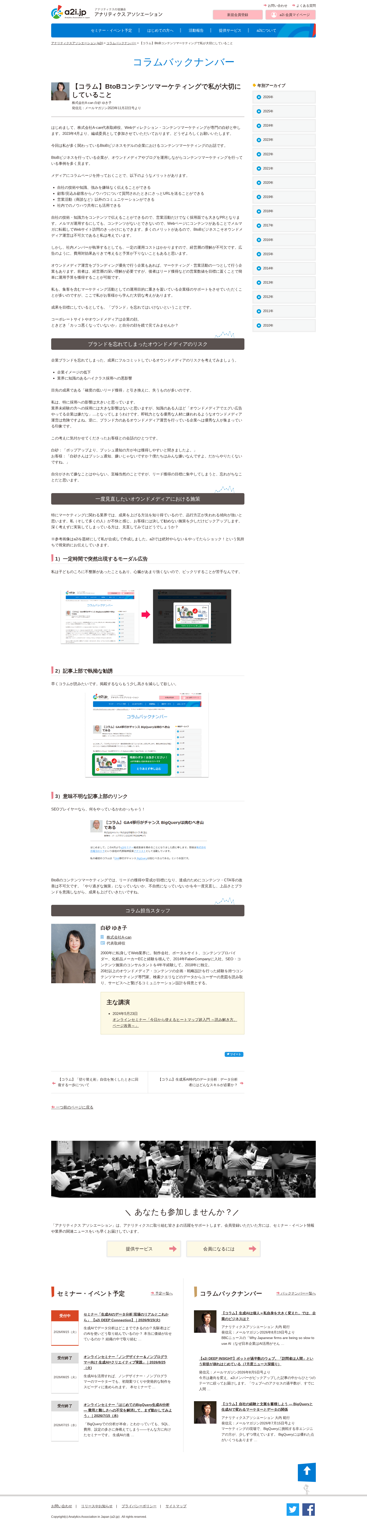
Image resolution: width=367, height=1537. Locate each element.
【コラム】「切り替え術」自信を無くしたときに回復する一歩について (98, 1082)
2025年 (268, 111)
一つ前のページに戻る (74, 1107)
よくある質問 (305, 5)
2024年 (268, 125)
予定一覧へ (163, 1293)
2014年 (268, 268)
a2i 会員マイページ (295, 15)
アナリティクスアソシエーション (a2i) (77, 43)
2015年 (268, 254)
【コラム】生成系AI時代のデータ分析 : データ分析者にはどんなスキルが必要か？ (198, 1082)
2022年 (268, 154)
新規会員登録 (237, 15)
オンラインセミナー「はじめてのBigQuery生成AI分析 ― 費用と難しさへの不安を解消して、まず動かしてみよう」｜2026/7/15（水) (128, 1410)
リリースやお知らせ (97, 1506)
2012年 (268, 297)
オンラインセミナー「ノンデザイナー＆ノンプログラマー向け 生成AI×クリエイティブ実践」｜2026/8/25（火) (126, 1362)
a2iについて (266, 30)
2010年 (268, 325)
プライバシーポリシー (139, 1506)
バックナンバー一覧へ (298, 1293)
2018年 (268, 211)
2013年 (268, 282)
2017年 (268, 225)
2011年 (268, 311)
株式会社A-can (119, 937)
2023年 (268, 140)
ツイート (235, 1054)
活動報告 (196, 30)
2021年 (268, 168)
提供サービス (230, 30)
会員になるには (219, 1248)
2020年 (268, 183)
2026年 (268, 97)
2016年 (268, 240)
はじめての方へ (160, 30)
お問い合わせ (277, 5)
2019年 (268, 197)
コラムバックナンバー (121, 43)
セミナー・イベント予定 (111, 30)
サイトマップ (176, 1506)
